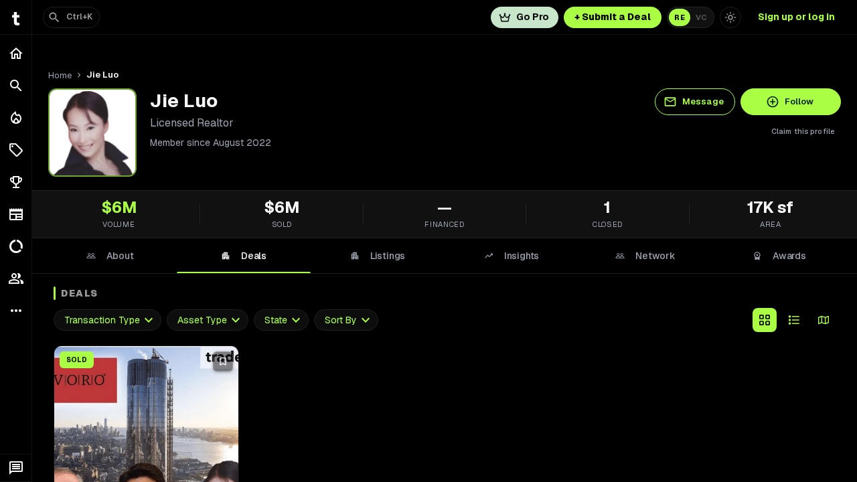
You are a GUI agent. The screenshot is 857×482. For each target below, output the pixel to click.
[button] (16, 150)
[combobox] (107, 320)
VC (701, 17)
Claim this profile (803, 131)
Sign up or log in (796, 17)
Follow (799, 101)
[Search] (16, 85)
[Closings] (16, 117)
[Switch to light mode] (730, 17)
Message (703, 101)
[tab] (110, 255)
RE (679, 17)
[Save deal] (223, 361)
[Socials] (16, 278)
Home (60, 75)
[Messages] (16, 468)
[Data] (16, 246)
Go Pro (532, 17)
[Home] (16, 53)
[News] (16, 214)
